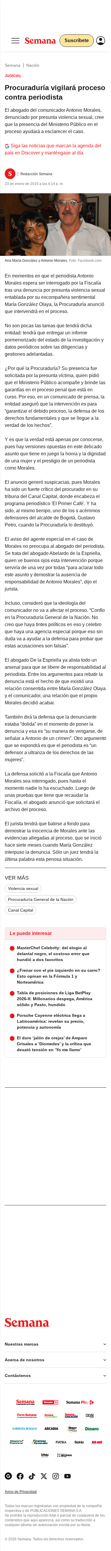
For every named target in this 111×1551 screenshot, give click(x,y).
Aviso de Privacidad (27, 1492)
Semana (12, 65)
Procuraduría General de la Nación (40, 899)
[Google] (8, 1476)
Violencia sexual (23, 888)
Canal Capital (20, 910)
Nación (32, 65)
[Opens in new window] (20, 1476)
